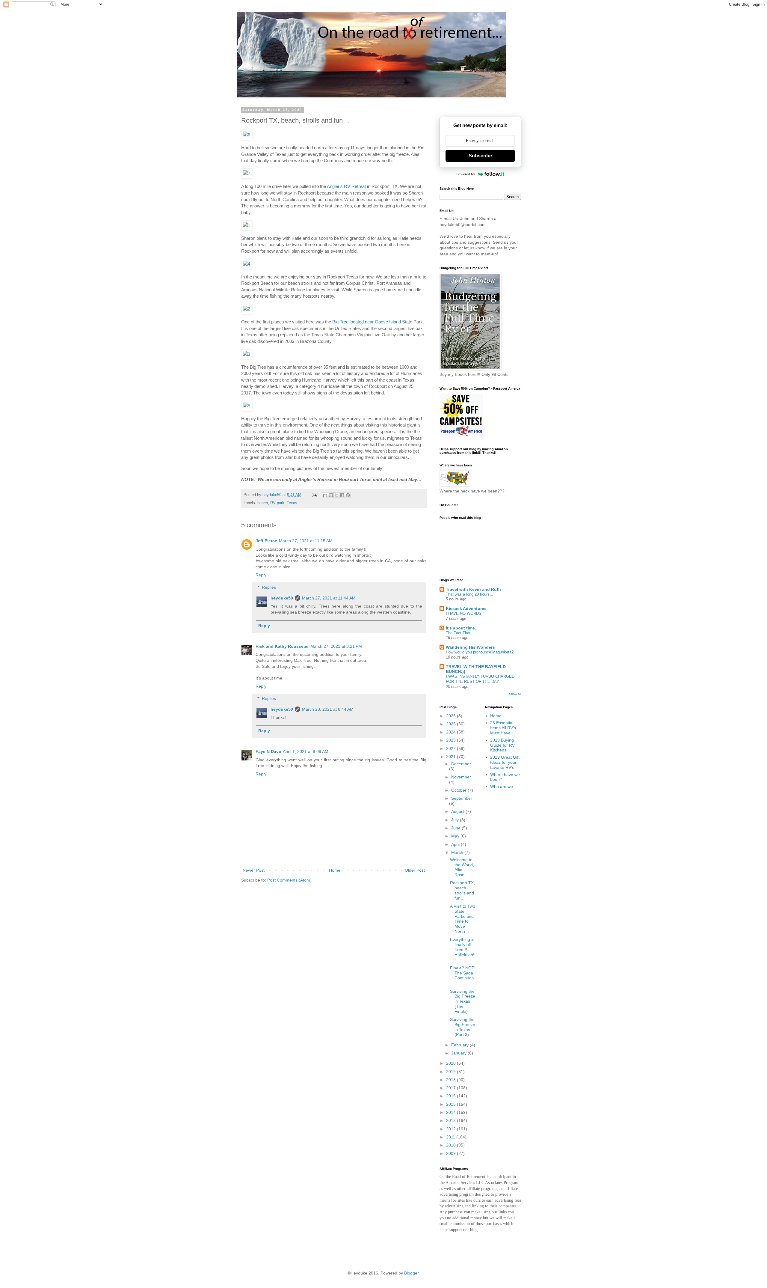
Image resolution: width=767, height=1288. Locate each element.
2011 (451, 1137)
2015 (451, 1104)
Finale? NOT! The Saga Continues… (462, 975)
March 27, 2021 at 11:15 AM (306, 540)
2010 (451, 1145)
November (461, 777)
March (457, 852)
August (458, 811)
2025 (451, 723)
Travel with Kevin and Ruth (473, 589)
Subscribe (480, 155)
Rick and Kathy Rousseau (282, 646)
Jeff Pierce (266, 540)
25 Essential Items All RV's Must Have (503, 727)
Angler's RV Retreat (346, 186)
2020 (451, 1063)
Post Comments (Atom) (289, 880)
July (455, 819)
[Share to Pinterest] (348, 495)
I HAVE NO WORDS (463, 613)
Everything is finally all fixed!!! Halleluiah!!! (462, 949)
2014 (451, 1112)
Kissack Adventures (466, 608)
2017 (451, 1087)
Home (334, 870)
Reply (261, 575)
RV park (277, 503)
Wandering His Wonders (470, 647)
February (460, 1045)
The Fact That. (459, 633)
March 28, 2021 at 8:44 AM (328, 709)
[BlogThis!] (331, 495)
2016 (451, 1095)
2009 (451, 1153)
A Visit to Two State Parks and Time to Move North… (462, 919)
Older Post (415, 870)
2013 (451, 1120)
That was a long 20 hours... (469, 594)
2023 (451, 740)
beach (262, 503)
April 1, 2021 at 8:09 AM (305, 751)
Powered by (465, 174)
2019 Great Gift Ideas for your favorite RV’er (505, 762)
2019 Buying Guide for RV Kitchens (502, 745)
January (459, 1053)
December (461, 763)
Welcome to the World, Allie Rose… (462, 867)
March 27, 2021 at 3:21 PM (336, 646)
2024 (451, 732)
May (455, 836)
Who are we (501, 786)
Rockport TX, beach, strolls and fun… (462, 890)
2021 (451, 756)
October (459, 790)
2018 (451, 1079)
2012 (451, 1128)
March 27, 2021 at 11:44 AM (329, 598)
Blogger (411, 1273)
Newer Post (254, 870)
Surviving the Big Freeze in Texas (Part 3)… (462, 1027)
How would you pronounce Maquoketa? (480, 652)
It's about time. (461, 628)
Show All (515, 694)
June (456, 827)
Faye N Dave (268, 751)
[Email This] (325, 495)
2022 (451, 748)
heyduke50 (282, 598)
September (461, 798)
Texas (292, 503)
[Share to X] (336, 495)
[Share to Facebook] (342, 495)
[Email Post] (314, 495)
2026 (451, 715)
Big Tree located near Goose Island (366, 321)
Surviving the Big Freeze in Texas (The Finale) (462, 1001)
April (456, 844)
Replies (269, 587)
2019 (451, 1071)
